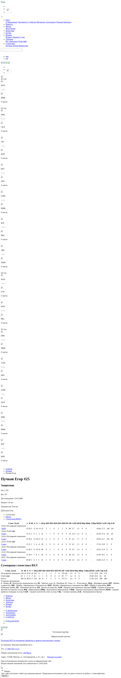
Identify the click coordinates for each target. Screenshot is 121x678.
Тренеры (15, 37)
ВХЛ (8, 20)
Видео (12, 29)
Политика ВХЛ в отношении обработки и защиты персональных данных (30, 640)
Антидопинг (51, 22)
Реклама (59, 22)
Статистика (10, 44)
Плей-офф (22, 41)
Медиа (8, 26)
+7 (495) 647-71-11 (12, 649)
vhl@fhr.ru (27, 653)
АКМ (3, 529)
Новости (9, 24)
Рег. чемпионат (12, 41)
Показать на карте (54, 657)
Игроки (9, 35)
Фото (8, 29)
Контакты (67, 22)
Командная (23, 46)
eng (7, 56)
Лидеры (9, 46)
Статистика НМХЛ (13, 519)
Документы (22, 22)
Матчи (8, 517)
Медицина (41, 22)
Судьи (22, 37)
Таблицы (9, 39)
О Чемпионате (11, 22)
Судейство (32, 22)
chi (7, 59)
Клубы (8, 33)
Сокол (3, 534)
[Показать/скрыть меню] (2, 16)
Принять (5, 676)
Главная (9, 469)
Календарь (10, 31)
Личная (16, 46)
